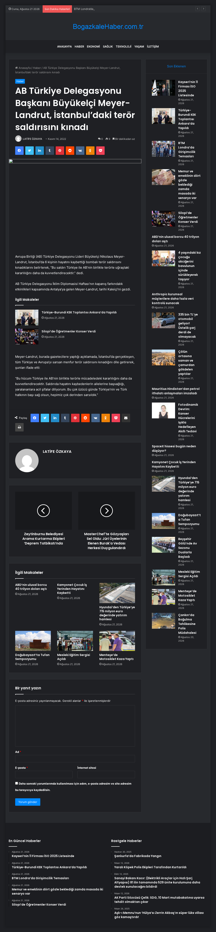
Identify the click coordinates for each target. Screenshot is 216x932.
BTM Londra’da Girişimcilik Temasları (97, 9)
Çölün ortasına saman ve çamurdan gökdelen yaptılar (186, 363)
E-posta (21, 767)
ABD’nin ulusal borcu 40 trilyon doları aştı (31, 587)
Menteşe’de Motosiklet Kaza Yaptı (116, 657)
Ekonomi (93, 46)
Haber (79, 46)
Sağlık (108, 46)
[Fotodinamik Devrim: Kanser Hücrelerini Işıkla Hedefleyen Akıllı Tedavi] (163, 410)
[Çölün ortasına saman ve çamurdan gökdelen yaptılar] (163, 357)
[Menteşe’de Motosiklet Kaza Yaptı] (117, 641)
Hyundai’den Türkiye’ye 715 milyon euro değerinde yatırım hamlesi (117, 613)
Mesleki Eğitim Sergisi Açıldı (73, 657)
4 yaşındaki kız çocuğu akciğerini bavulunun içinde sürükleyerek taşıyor (189, 265)
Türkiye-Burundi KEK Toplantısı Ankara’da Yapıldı (79, 312)
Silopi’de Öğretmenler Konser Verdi (69, 331)
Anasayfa (64, 46)
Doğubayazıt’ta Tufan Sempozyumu (32, 657)
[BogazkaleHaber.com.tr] (108, 26)
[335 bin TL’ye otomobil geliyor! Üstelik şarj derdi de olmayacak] (163, 320)
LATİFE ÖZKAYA (32, 138)
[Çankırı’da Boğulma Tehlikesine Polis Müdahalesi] (163, 621)
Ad (18, 752)
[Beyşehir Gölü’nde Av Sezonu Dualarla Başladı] (163, 545)
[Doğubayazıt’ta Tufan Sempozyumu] (33, 641)
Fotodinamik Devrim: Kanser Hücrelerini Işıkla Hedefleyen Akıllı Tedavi (188, 418)
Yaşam (139, 46)
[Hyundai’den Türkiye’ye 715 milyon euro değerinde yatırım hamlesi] (117, 593)
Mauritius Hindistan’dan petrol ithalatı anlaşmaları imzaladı (176, 391)
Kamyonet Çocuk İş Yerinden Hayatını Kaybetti (72, 589)
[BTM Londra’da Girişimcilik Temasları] (163, 149)
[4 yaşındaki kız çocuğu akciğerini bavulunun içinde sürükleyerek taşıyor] (163, 258)
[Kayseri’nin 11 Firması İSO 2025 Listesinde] (163, 88)
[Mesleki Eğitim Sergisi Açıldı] (75, 641)
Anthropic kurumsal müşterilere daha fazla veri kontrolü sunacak (173, 298)
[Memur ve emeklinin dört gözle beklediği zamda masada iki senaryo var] (163, 177)
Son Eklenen (176, 66)
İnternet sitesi (86, 767)
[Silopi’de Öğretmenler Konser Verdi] (26, 336)
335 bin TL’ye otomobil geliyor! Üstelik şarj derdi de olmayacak (188, 325)
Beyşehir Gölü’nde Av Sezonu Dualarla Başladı (187, 548)
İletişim (153, 46)
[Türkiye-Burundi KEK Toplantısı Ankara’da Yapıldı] (26, 317)
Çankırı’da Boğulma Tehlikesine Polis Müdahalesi (187, 624)
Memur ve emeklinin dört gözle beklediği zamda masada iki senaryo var (189, 184)
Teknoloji (123, 46)
